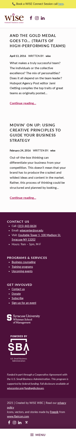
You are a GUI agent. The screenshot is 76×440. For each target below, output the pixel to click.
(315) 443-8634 (27, 226)
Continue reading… (23, 103)
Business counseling (23, 262)
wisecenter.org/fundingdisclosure (25, 388)
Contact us (18, 289)
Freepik (54, 412)
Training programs (22, 266)
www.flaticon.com (18, 416)
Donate (16, 293)
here (61, 4)
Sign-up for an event (24, 303)
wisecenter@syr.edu (31, 230)
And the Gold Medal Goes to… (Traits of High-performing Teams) (37, 41)
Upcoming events (22, 271)
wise (48, 56)
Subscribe (17, 298)
